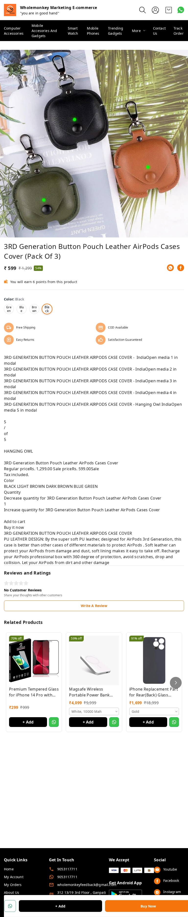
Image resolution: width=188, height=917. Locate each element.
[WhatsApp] (170, 267)
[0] (169, 10)
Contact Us (159, 31)
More (136, 30)
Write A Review (94, 605)
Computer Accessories (14, 31)
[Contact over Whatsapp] (180, 10)
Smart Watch (73, 31)
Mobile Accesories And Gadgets (44, 30)
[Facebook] (180, 267)
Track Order (179, 31)
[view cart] (169, 10)
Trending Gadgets (115, 31)
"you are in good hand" (39, 13)
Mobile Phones (93, 31)
